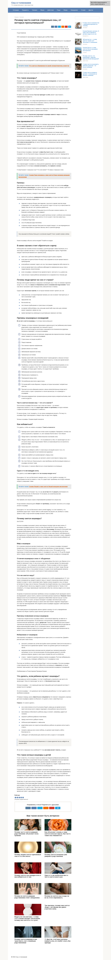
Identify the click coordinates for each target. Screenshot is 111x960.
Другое (91, 10)
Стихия (83, 10)
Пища (58, 10)
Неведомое (74, 10)
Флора (65, 10)
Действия (50, 10)
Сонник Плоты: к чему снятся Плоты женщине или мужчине (90, 49)
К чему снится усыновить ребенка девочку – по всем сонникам (91, 65)
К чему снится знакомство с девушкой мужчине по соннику (91, 24)
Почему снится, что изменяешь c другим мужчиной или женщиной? (91, 57)
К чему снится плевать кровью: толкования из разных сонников (90, 74)
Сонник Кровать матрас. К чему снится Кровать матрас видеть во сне (91, 32)
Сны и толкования (21, 2)
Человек (34, 10)
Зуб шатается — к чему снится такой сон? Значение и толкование (90, 41)
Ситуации (16, 10)
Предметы (25, 10)
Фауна (42, 10)
